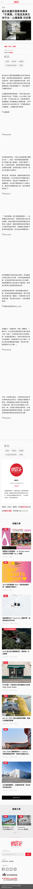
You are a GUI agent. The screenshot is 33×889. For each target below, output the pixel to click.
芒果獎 (20, 65)
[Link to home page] (16, 844)
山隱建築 (21, 61)
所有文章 (16, 486)
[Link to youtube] (11, 869)
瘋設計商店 (24, 507)
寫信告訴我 (5, 861)
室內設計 (14, 61)
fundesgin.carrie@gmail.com (16, 483)
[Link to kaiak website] (9, 874)
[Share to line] (8, 57)
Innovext (10, 887)
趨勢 (5, 46)
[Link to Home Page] (16, 2)
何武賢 (7, 61)
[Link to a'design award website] (9, 879)
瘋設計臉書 (8, 511)
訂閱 (28, 854)
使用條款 (11, 861)
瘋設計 (11, 52)
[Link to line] (7, 869)
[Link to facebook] (3, 869)
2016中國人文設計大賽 (11, 65)
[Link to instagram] (15, 869)
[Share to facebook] (5, 57)
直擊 (14, 46)
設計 (10, 46)
